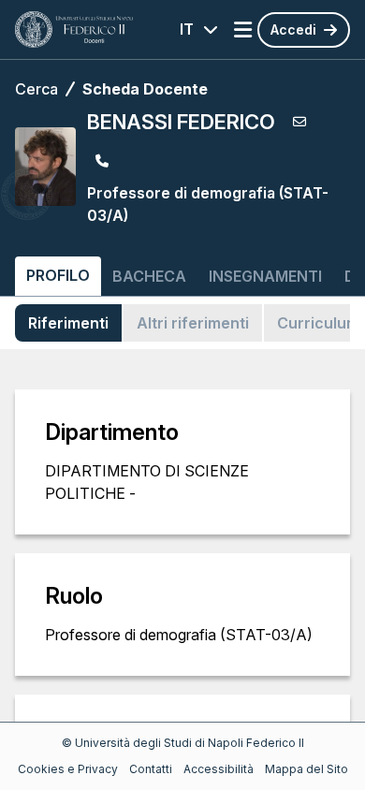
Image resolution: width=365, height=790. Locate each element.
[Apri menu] (243, 30)
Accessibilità (218, 769)
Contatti (150, 769)
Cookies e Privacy (68, 769)
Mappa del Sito (306, 769)
